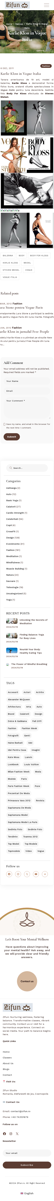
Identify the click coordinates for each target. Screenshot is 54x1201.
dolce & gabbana (17, 721)
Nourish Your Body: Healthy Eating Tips (31, 651)
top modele (31, 844)
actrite (40, 692)
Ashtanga (11, 488)
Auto (9, 494)
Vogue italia (10, 277)
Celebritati (12, 519)
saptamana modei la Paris (22, 822)
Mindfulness (13, 562)
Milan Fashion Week (19, 771)
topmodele (14, 851)
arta (28, 706)
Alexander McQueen (19, 699)
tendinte (13, 836)
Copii (9, 525)
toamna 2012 (30, 836)
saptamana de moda (19, 807)
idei (30, 743)
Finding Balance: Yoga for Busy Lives (32, 636)
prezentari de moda (19, 793)
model (27, 263)
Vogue (28, 270)
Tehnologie (12, 587)
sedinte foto (35, 829)
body (21, 255)
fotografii (13, 735)
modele (12, 779)
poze (37, 786)
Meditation (12, 556)
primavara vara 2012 (19, 800)
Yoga (9, 599)
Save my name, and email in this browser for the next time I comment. (28, 426)
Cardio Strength (15, 512)
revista (40, 800)
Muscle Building (15, 568)
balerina (8, 255)
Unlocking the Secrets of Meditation (33, 622)
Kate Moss (13, 757)
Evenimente (13, 543)
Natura (10, 575)
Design (10, 537)
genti (27, 735)
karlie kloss (10, 263)
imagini (36, 750)
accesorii (13, 692)
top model (13, 844)
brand (11, 714)
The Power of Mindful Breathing (29, 664)
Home (6, 1051)
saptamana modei (18, 815)
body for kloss (39, 255)
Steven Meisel (11, 270)
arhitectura (14, 706)
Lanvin (28, 757)
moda (38, 771)
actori (27, 692)
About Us (8, 1063)
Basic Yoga (12, 500)
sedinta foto (15, 829)
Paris (24, 779)
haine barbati (15, 743)
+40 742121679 (19, 1117)
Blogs (6, 1069)
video (28, 851)
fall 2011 (37, 721)
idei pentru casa (17, 750)
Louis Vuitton (31, 764)
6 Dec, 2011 (7, 68)
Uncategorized (14, 593)
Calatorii (11, 506)
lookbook (13, 764)
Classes (7, 1057)
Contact (7, 1075)
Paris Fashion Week (18, 786)
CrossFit (10, 531)
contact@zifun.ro (21, 1111)
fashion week (29, 728)
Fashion (19, 24)
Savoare (10, 581)
